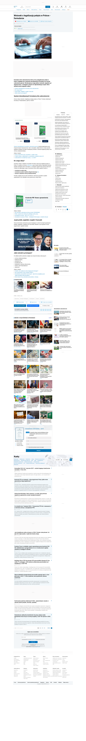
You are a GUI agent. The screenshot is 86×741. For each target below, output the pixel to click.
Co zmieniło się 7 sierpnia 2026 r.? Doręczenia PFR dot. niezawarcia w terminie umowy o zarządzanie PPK (63, 126)
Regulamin (42, 682)
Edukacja (63, 9)
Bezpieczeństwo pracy (30, 463)
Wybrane (68, 114)
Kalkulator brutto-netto (59, 159)
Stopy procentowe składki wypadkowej (62, 186)
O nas (15, 682)
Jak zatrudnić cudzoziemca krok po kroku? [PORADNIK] (27, 212)
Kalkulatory (59, 153)
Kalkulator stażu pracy (46, 674)
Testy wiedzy (26, 678)
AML (53, 664)
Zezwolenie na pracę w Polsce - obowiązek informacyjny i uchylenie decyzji (31, 216)
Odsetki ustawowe (55, 674)
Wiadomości (16, 459)
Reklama (60, 682)
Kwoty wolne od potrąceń (59, 187)
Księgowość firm (17, 656)
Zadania (15, 672)
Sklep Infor (35, 664)
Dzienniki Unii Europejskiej (37, 673)
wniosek (37, 298)
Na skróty (64, 668)
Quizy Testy (57, 201)
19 (60, 209)
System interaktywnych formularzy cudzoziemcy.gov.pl (26, 146)
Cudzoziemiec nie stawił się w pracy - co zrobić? (25, 157)
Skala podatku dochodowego (57, 676)
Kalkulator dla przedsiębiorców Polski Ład (62, 164)
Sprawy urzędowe (36, 661)
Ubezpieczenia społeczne (25, 460)
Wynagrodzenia (58, 179)
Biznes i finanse (45, 658)
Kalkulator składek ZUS (59, 170)
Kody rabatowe (64, 672)
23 (69, 209)
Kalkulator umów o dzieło (59, 162)
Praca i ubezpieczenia (46, 660)
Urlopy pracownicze (58, 181)
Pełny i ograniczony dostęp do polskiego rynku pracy (26, 213)
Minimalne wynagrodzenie (57, 671)
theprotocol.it (64, 676)
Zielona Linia (20, 28)
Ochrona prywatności (22, 682)
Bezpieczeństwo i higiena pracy (60, 182)
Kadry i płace (16, 674)
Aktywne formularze (61, 175)
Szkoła (25, 671)
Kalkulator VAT (45, 672)
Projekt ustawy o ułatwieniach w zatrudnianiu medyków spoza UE (29, 156)
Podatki (15, 658)
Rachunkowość (16, 659)
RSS (51, 682)
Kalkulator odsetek (46, 673)
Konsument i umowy (36, 660)
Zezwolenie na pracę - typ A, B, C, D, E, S (24, 215)
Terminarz (59, 206)
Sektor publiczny (34, 9)
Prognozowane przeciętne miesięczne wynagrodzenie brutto (62, 199)
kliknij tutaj (38, 646)
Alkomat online (58, 173)
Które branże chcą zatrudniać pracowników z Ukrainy (26, 276)
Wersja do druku (21, 302)
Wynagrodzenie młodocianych (60, 193)
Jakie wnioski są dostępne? (21, 93)
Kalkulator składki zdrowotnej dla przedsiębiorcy (61, 166)
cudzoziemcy (30, 165)
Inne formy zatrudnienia (26, 12)
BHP (32, 460)
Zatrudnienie (28, 459)
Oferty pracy (16, 464)
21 (65, 209)
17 (56, 209)
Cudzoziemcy (33, 12)
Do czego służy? (18, 90)
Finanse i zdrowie (46, 664)
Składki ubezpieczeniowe (57, 672)
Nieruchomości (57, 9)
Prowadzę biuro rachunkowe (57, 659)
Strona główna (16, 12)
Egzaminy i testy (26, 673)
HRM (35, 460)
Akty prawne (35, 668)
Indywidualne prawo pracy (18, 461)
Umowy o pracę (58, 178)
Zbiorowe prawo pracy (28, 461)
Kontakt (55, 682)
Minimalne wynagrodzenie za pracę (61, 190)
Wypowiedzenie (17, 460)
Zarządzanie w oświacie (27, 674)
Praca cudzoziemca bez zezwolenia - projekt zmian (26, 154)
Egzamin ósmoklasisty (27, 677)
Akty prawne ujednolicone (37, 674)
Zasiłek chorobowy (58, 196)
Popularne (58, 114)
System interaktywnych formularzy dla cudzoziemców (26, 88)
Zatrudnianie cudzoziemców (60, 308)
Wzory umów (64, 673)
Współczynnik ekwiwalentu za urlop (61, 189)
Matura (25, 676)
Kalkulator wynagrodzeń (59, 158)
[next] (51, 628)
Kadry (24, 9)
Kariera (47, 682)
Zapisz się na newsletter (47, 302)
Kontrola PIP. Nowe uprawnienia (36, 198)
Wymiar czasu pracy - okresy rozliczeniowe (62, 195)
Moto (52, 9)
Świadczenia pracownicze (39, 459)
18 (58, 209)
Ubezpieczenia (36, 461)
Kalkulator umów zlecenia (59, 161)
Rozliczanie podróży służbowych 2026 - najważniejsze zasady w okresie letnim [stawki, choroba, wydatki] (62, 140)
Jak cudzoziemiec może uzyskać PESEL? (24, 272)
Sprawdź (28, 201)
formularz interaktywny (24, 298)
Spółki (44, 659)
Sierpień (65, 206)
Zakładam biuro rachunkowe (57, 658)
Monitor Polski (35, 671)
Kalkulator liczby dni (58, 155)
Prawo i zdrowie (35, 665)
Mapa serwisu (65, 682)
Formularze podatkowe (66, 674)
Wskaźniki (59, 185)
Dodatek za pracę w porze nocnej (61, 192)
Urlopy (33, 459)
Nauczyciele (25, 672)
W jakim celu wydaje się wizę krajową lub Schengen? (26, 270)
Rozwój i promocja (17, 673)
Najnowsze (63, 114)
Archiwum (63, 671)
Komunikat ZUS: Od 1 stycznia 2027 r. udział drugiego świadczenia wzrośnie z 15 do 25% (63, 117)
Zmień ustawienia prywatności (33, 682)
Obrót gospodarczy (17, 660)
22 (67, 209)
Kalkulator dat (57, 156)
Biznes (28, 9)
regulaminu (33, 639)
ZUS (24, 463)
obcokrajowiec (32, 298)
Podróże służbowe (55, 673)
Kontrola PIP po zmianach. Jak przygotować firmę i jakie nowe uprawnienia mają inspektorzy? (63, 120)
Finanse (63, 660)
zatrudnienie (42, 298)
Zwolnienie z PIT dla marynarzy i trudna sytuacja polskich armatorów (62, 149)
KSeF (68, 9)
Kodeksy (34, 676)
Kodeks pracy (22, 459)
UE (38, 171)
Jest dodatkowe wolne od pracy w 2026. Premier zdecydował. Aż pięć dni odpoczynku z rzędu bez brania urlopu (62, 129)
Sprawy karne (35, 659)
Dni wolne (56, 245)
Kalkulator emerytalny (59, 171)
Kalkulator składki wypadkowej (60, 168)
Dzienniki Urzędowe (36, 672)
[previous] (38, 628)
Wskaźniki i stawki (56, 668)
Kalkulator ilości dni (46, 671)
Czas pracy (57, 176)
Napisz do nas (34, 302)
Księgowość (19, 9)
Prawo (40, 9)
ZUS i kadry (16, 661)
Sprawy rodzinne (36, 658)
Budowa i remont (65, 661)
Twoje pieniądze (46, 9)
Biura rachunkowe (56, 656)
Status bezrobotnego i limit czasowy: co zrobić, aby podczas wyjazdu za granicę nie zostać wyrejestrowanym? (62, 123)
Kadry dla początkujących (40, 463)
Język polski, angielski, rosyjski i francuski (24, 91)
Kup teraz (27, 141)
